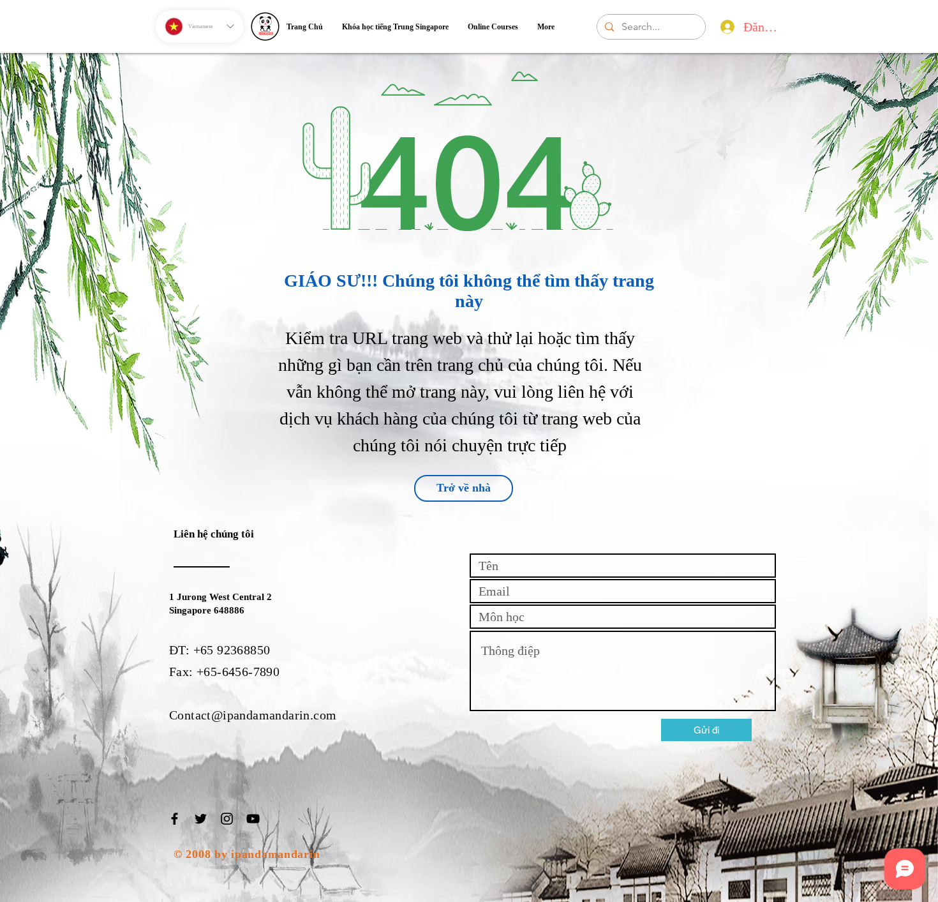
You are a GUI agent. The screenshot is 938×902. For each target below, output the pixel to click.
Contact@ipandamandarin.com (252, 715)
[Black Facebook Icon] (174, 819)
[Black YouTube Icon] (253, 819)
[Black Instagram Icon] (227, 819)
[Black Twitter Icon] (201, 819)
